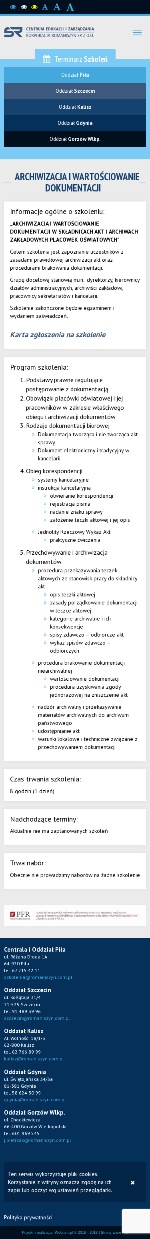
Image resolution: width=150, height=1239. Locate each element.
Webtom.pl (64, 1233)
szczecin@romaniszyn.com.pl (37, 1018)
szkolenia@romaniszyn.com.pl (38, 977)
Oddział (75, 74)
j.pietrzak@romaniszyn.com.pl (37, 1140)
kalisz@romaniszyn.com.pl (34, 1059)
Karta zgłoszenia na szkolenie (57, 334)
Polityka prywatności (28, 1217)
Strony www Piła (114, 1233)
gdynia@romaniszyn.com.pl (35, 1100)
